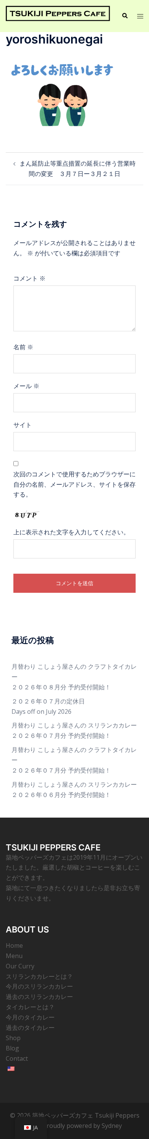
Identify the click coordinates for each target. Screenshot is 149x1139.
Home (14, 945)
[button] (124, 16)
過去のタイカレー (30, 1027)
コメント (29, 278)
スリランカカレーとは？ (39, 976)
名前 (23, 347)
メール (26, 386)
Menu (14, 956)
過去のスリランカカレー (39, 996)
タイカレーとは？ (30, 1007)
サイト (22, 425)
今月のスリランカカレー (39, 986)
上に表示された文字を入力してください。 (71, 532)
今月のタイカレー (30, 1017)
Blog (12, 1048)
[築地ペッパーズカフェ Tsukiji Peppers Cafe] (58, 15)
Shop (13, 1038)
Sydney (112, 1125)
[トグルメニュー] (140, 16)
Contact (17, 1058)
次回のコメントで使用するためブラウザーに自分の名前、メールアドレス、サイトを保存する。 (74, 484)
